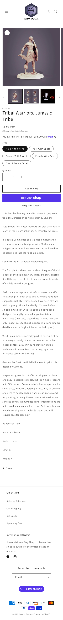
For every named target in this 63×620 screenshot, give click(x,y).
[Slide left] (3, 97)
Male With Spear (41, 148)
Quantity (6, 170)
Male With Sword (15, 148)
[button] (6, 11)
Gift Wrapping (13, 508)
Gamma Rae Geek (26, 614)
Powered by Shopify (42, 614)
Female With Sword (16, 156)
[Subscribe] (47, 577)
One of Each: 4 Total (17, 163)
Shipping (5, 131)
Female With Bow (44, 156)
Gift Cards (11, 515)
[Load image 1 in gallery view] (15, 96)
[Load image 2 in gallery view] (31, 96)
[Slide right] (59, 97)
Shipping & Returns (16, 501)
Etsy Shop (29, 542)
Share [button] (9, 468)
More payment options (32, 205)
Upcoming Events (15, 523)
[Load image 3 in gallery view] (47, 96)
